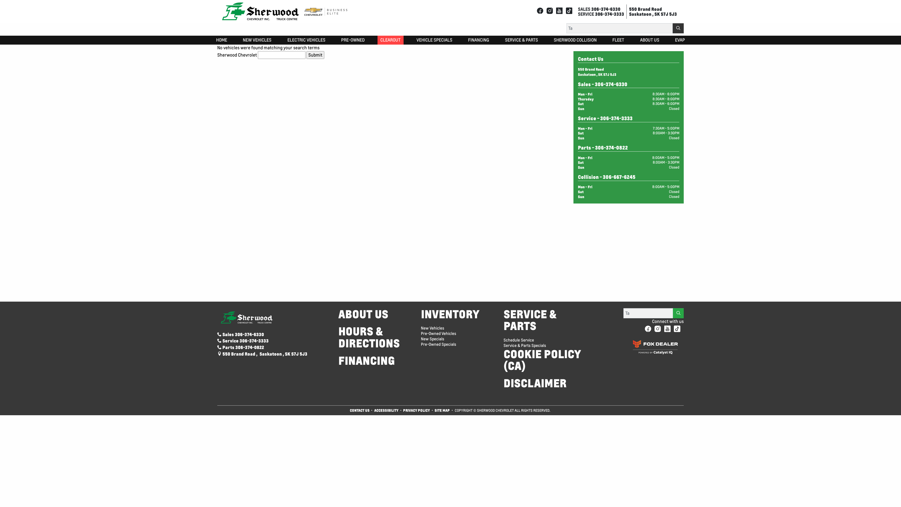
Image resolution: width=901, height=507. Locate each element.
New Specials (432, 339)
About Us (363, 314)
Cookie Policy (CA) (542, 360)
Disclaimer (535, 383)
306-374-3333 (616, 118)
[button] (221, 40)
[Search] (678, 28)
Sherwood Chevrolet (237, 55)
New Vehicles (432, 328)
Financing (366, 361)
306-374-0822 (611, 147)
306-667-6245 (619, 177)
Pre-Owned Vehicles (438, 333)
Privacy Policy (416, 410)
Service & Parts (530, 320)
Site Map (442, 410)
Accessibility (386, 410)
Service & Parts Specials (525, 345)
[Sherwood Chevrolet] (261, 11)
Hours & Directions (369, 337)
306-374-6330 (611, 84)
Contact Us (360, 410)
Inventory (450, 314)
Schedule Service (519, 340)
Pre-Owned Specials (438, 344)
